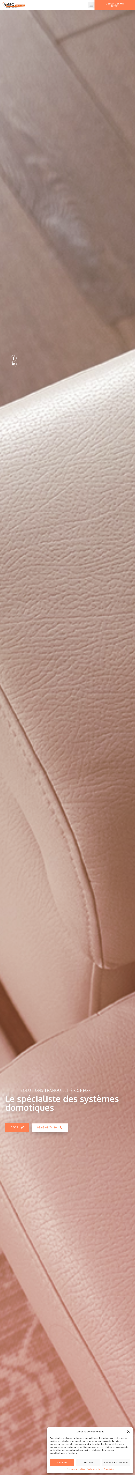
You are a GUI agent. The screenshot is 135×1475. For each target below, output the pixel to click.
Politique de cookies (76, 1469)
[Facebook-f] (14, 358)
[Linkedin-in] (14, 364)
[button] (128, 1431)
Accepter (62, 1462)
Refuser (88, 1462)
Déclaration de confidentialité (100, 1469)
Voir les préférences (116, 1462)
